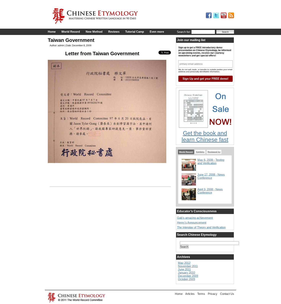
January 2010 (186, 272)
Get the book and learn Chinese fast (205, 136)
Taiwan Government (71, 40)
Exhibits (200, 152)
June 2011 (184, 269)
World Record (70, 31)
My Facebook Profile (209, 15)
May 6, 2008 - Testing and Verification (210, 161)
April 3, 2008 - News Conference (210, 191)
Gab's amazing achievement (195, 217)
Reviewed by (214, 152)
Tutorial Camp (134, 31)
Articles (190, 293)
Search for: (184, 31)
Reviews (113, 31)
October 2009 (186, 279)
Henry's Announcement (191, 222)
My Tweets (216, 15)
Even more (157, 31)
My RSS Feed (231, 15)
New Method (94, 31)
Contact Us (227, 293)
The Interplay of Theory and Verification (201, 227)
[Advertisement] (110, 169)
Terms (201, 293)
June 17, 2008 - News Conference (211, 176)
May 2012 (184, 262)
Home (52, 31)
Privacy (212, 293)
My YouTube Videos (224, 15)
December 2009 (188, 275)
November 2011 (188, 266)
